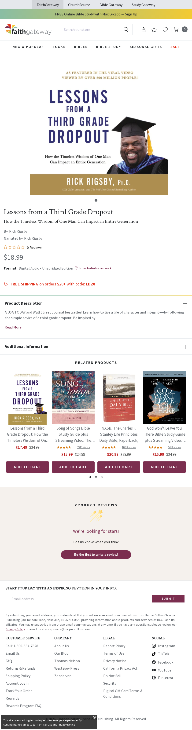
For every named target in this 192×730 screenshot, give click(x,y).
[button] (96, 200)
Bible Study (108, 46)
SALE (175, 46)
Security (109, 683)
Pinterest (166, 677)
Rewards (12, 698)
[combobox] (97, 29)
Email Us (13, 653)
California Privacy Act (120, 668)
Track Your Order (19, 690)
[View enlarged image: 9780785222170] (99, 126)
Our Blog (61, 653)
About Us (61, 645)
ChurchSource (79, 4)
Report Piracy (114, 645)
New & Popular (28, 46)
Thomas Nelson (67, 660)
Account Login (17, 683)
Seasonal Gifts (146, 46)
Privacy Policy (15, 629)
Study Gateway (143, 4)
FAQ (9, 660)
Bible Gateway (111, 4)
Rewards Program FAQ (23, 705)
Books (59, 46)
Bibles (81, 46)
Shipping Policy (18, 675)
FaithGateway (48, 4)
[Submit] (126, 29)
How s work (95, 268)
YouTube (164, 670)
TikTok (163, 653)
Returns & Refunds (20, 668)
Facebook (165, 662)
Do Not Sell (112, 675)
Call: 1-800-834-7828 (22, 645)
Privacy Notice (114, 660)
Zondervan (62, 675)
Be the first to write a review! (96, 554)
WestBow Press (66, 668)
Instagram (166, 645)
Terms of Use (113, 653)
